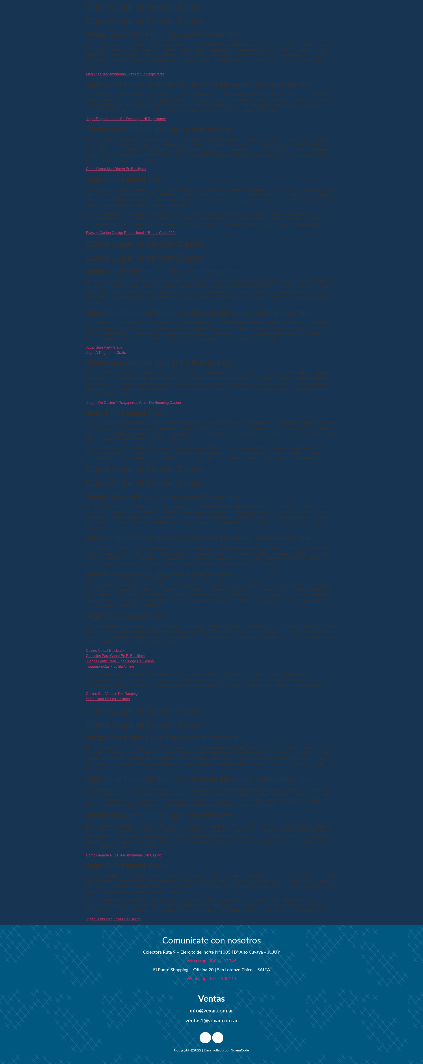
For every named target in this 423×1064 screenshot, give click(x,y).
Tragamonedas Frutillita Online (110, 666)
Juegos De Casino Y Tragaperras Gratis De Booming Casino (133, 403)
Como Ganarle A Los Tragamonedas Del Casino (123, 855)
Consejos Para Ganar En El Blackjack (115, 656)
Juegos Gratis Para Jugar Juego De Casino (120, 661)
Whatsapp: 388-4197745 (212, 961)
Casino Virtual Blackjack (105, 650)
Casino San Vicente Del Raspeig (112, 694)
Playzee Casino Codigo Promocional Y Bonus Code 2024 (131, 233)
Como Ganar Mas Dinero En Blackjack (116, 169)
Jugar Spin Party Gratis (104, 347)
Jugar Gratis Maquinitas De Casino (113, 919)
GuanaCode (240, 1050)
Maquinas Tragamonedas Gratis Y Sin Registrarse (125, 74)
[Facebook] (205, 1038)
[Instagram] (218, 1038)
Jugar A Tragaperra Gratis (106, 353)
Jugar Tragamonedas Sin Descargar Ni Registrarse (126, 119)
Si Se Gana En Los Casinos (108, 699)
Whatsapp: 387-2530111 (212, 979)
